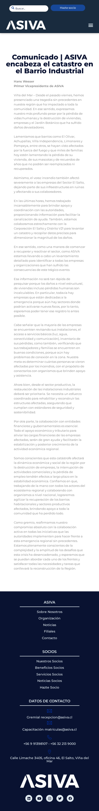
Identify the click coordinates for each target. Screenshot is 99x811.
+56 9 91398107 (35, 744)
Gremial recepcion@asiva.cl (49, 717)
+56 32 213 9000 (63, 744)
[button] (90, 25)
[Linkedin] (28, 798)
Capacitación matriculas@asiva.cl (49, 729)
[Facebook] (70, 798)
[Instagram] (49, 798)
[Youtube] (39, 798)
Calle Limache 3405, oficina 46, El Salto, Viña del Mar (49, 759)
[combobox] (28, 8)
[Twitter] (59, 798)
